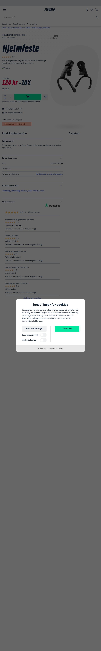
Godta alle (67, 328)
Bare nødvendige (34, 328)
